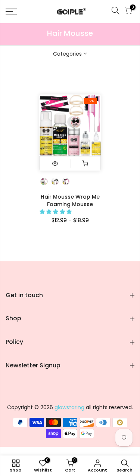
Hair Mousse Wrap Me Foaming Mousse (70, 200)
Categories (67, 53)
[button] (56, 211)
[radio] (44, 181)
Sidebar (124, 78)
